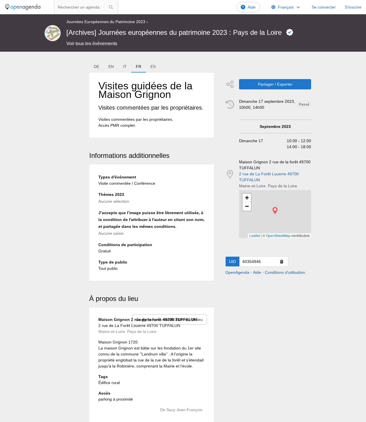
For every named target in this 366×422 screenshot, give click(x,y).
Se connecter (324, 7)
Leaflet (254, 235)
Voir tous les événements (91, 43)
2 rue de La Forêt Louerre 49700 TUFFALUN (269, 177)
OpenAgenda (237, 272)
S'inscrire (353, 7)
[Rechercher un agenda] (111, 7)
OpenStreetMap (278, 235)
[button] (275, 210)
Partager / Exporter (275, 84)
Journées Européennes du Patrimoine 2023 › (107, 21)
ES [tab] (153, 66)
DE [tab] (96, 66)
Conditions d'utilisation (285, 272)
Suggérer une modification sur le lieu (169, 319)
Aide (252, 7)
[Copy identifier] (281, 261)
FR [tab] (138, 66)
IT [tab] (125, 66)
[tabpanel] (151, 105)
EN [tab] (111, 66)
